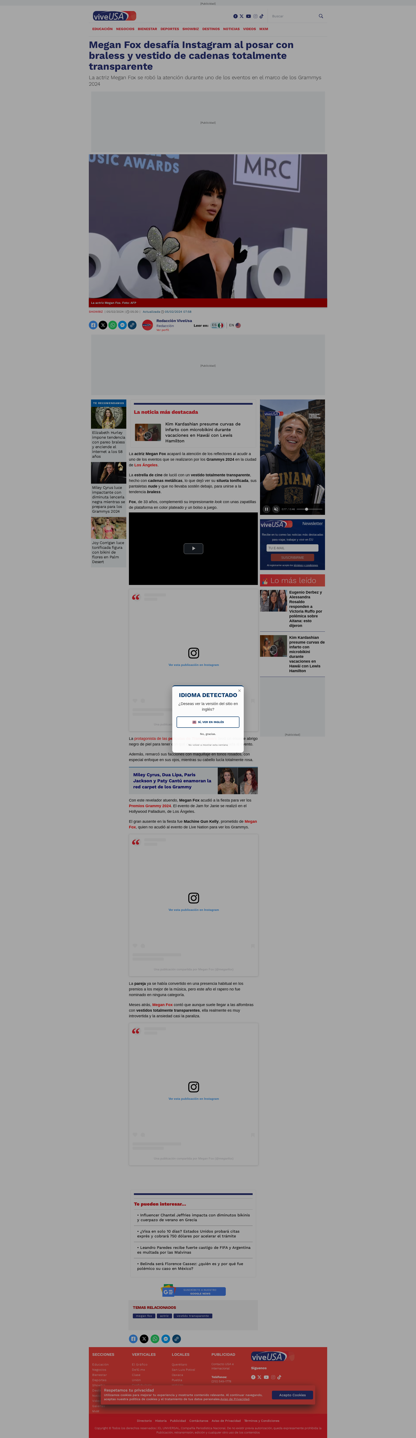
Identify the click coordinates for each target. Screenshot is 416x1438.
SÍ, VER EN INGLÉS (208, 722)
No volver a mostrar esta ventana (208, 745)
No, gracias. (208, 734)
